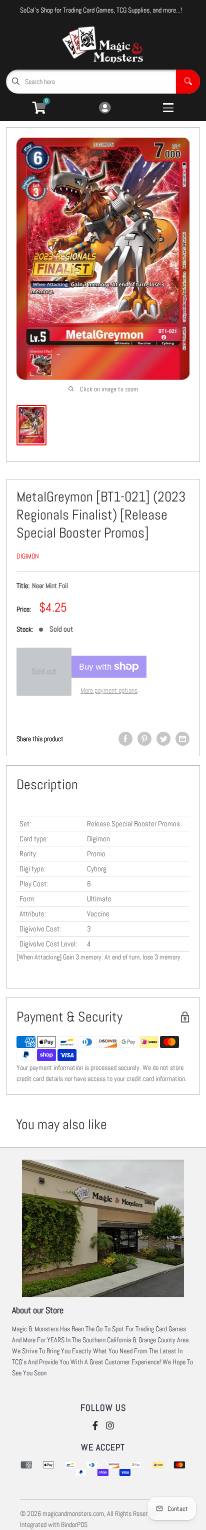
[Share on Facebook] (125, 739)
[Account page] (104, 108)
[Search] (188, 82)
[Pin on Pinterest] (145, 739)
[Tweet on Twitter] (163, 739)
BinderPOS (74, 1524)
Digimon (27, 556)
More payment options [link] (109, 690)
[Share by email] (183, 739)
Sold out (44, 671)
